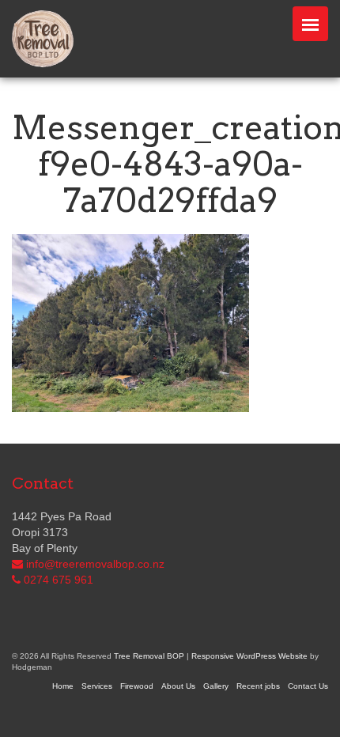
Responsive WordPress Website (249, 656)
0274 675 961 (58, 579)
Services (96, 686)
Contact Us (308, 686)
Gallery (216, 686)
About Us (178, 686)
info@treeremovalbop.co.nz (95, 563)
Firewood (136, 686)
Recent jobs (258, 686)
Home (63, 686)
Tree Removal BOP (149, 656)
